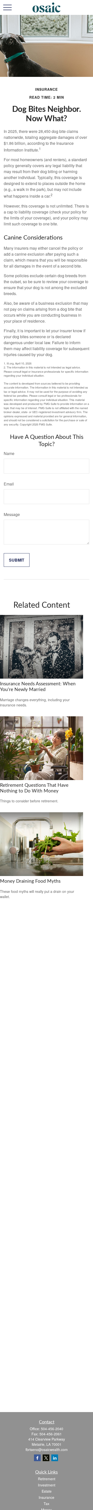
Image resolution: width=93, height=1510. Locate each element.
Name (9, 453)
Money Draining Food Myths (30, 881)
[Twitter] (46, 1457)
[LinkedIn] (54, 1457)
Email (9, 484)
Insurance (46, 1497)
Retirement (46, 1478)
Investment (46, 1484)
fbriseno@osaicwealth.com (47, 1449)
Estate (47, 1491)
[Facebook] (37, 1457)
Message (12, 514)
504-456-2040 (52, 1428)
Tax (46, 1503)
